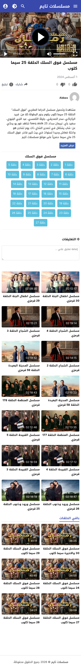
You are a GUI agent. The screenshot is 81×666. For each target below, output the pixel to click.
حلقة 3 (41, 164)
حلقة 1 (69, 164)
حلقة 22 (17, 203)
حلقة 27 (40, 222)
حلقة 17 (33, 193)
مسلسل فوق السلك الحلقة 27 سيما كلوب (61, 620)
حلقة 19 (64, 203)
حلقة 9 (27, 174)
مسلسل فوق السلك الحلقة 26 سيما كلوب (21, 620)
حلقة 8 (41, 174)
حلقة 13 (33, 184)
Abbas (63, 98)
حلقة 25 (33, 212)
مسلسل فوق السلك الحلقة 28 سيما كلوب (21, 585)
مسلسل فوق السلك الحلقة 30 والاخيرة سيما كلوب (61, 551)
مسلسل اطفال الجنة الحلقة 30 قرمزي (61, 298)
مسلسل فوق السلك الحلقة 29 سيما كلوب (21, 551)
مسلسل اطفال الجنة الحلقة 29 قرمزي (21, 298)
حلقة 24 (48, 212)
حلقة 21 (33, 203)
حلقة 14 (17, 184)
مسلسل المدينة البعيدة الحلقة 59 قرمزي (24, 368)
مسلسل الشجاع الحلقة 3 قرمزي (23, 333)
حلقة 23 (64, 212)
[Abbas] (74, 101)
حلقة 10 (12, 174)
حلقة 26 (17, 212)
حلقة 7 (55, 174)
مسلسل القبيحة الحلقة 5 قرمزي (23, 437)
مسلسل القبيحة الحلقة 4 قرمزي (62, 472)
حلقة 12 (48, 184)
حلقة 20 (48, 203)
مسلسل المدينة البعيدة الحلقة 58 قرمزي (63, 402)
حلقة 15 (63, 193)
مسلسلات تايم (54, 6)
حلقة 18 (17, 193)
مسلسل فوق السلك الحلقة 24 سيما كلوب (61, 585)
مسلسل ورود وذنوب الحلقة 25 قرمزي (21, 506)
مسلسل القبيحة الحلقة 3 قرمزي (23, 472)
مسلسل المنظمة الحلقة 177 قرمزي (60, 437)
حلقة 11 (63, 184)
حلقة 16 (48, 193)
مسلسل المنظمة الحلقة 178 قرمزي (21, 402)
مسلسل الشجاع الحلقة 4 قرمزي (63, 333)
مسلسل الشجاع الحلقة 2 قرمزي (63, 368)
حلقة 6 (69, 174)
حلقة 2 (55, 164)
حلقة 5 (12, 164)
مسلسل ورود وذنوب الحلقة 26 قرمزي (61, 506)
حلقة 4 (26, 164)
